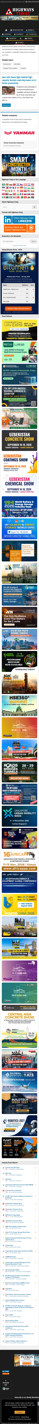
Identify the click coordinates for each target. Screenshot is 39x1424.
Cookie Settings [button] (15, 1417)
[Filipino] (7, 187)
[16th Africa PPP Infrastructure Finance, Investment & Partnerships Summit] (19, 860)
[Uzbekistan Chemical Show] (19, 485)
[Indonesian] (4, 190)
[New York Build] (19, 1059)
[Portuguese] (14, 194)
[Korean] (18, 190)
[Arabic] (4, 184)
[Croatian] (18, 184)
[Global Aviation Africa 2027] (19, 1082)
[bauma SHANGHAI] (19, 905)
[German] (22, 187)
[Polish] (11, 194)
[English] (33, 184)
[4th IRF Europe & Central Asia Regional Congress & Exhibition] (19, 595)
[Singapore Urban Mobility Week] (19, 816)
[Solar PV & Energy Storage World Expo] (19, 529)
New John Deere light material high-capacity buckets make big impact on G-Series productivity (19, 80)
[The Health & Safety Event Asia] (19, 838)
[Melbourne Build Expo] (19, 927)
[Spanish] (4, 197)
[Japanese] (14, 190)
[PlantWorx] (19, 1148)
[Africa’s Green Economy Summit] (19, 1037)
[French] (14, 187)
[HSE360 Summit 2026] (19, 706)
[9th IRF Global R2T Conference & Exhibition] (19, 794)
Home (6, 30)
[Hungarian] (33, 187)
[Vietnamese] (25, 197)
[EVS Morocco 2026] (19, 728)
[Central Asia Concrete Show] (19, 1015)
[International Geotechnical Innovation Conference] (19, 683)
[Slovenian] (33, 194)
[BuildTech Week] (19, 1104)
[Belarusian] (7, 184)
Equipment (19, 34)
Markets (31, 30)
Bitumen (20, 43)
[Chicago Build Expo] (19, 750)
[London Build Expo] (19, 949)
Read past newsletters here (19, 245)
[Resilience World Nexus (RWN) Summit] (19, 617)
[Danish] (25, 184)
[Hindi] (29, 187)
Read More (25, 1417)
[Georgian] (18, 187)
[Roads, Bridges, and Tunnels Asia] (19, 772)
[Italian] (11, 190)
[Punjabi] (18, 194)
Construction (7, 64)
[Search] (34, 207)
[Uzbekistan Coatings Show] (19, 463)
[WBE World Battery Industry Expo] (19, 507)
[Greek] (25, 187)
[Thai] (14, 197)
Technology (33, 34)
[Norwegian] (4, 194)
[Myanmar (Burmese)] (33, 190)
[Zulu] (33, 197)
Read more (6, 105)
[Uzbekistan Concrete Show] (19, 440)
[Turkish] (18, 197)
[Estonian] (4, 187)
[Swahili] (7, 197)
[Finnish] (11, 187)
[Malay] (29, 190)
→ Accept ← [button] (20, 1412)
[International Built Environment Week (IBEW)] (19, 374)
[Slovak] (29, 194)
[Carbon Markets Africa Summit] (19, 661)
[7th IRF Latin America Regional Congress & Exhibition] (19, 396)
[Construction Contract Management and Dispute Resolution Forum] (19, 573)
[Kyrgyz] (22, 190)
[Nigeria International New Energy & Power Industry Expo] (19, 418)
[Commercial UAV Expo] (19, 330)
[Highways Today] (19, 11)
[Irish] (7, 190)
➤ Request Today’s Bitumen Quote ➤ (18, 308)
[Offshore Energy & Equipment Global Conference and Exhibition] (19, 882)
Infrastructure (17, 30)
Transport (12, 38)
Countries (7, 34)
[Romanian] (22, 194)
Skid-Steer (17, 64)
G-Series (23, 68)
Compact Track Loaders (10, 68)
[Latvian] (25, 190)
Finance (29, 38)
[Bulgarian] (11, 184)
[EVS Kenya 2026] (19, 971)
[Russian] (25, 194)
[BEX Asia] (19, 352)
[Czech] (22, 184)
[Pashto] (7, 194)
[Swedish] (11, 197)
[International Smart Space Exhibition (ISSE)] (19, 551)
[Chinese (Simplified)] (14, 184)
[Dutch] (29, 184)
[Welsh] (29, 197)
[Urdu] (22, 197)
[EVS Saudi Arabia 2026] (19, 993)
